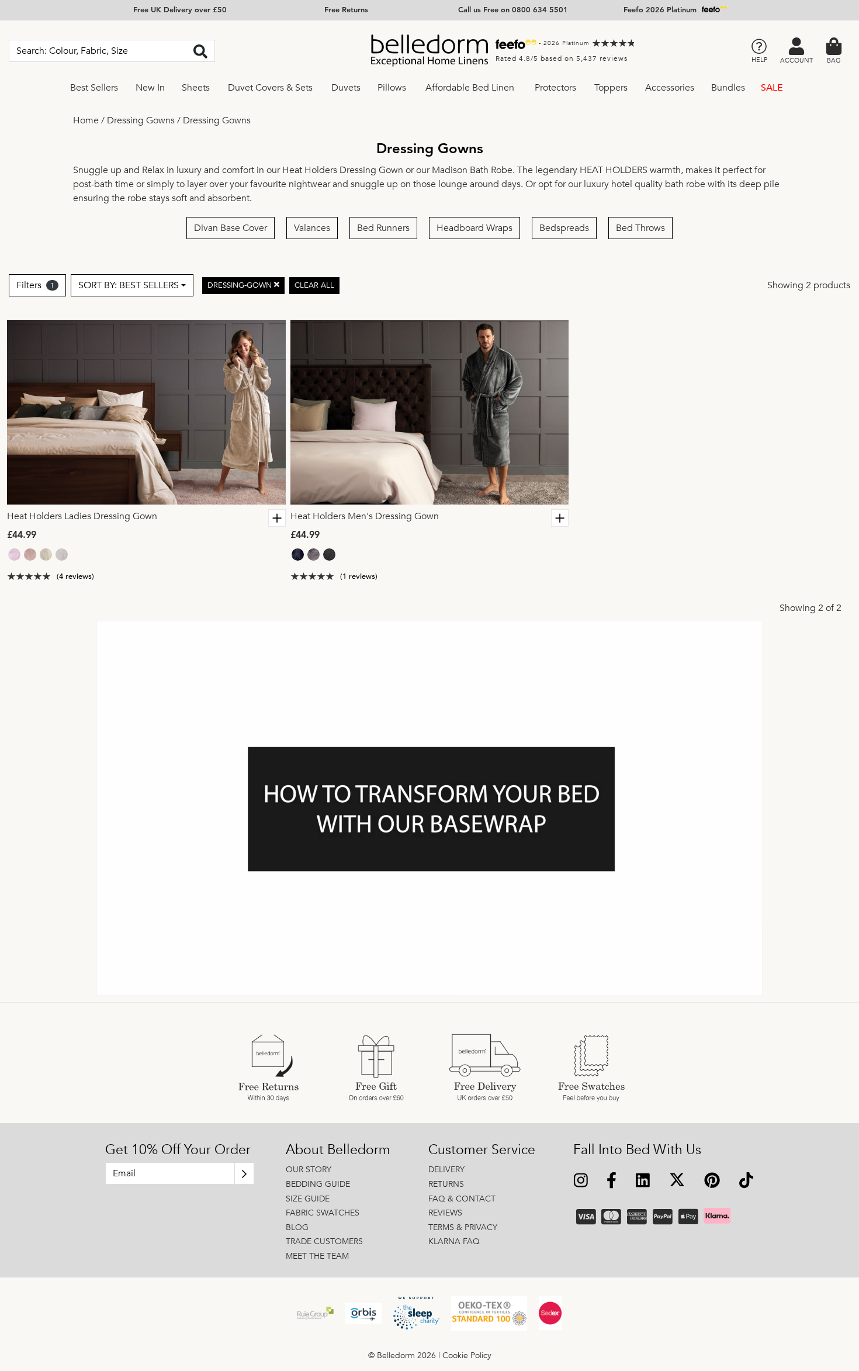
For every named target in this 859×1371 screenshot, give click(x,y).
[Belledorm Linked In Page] (643, 1181)
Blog (297, 1227)
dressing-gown (240, 284)
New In (150, 87)
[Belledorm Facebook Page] (611, 1181)
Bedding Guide (318, 1184)
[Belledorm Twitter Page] (676, 1181)
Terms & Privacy (462, 1227)
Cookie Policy (466, 1355)
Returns (446, 1184)
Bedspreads (564, 228)
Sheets (196, 87)
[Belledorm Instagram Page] (581, 1181)
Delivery (446, 1169)
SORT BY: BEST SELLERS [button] (128, 285)
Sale (772, 87)
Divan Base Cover (230, 228)
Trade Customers (324, 1241)
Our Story (308, 1169)
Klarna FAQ (454, 1241)
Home (86, 120)
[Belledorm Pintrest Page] (711, 1181)
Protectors (555, 87)
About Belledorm (338, 1150)
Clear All (314, 284)
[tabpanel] (146, 412)
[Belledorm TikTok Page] (746, 1181)
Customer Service (481, 1150)
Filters (35, 285)
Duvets (346, 87)
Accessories (669, 87)
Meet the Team (317, 1256)
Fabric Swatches (322, 1212)
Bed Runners (383, 228)
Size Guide (308, 1198)
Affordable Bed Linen (469, 87)
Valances (312, 228)
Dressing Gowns (141, 120)
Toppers (611, 87)
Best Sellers (94, 87)
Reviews (445, 1212)
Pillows (391, 87)
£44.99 (21, 535)
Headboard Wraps (474, 228)
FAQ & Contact (462, 1198)
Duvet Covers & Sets (270, 87)
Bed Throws (640, 228)
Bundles (728, 87)
